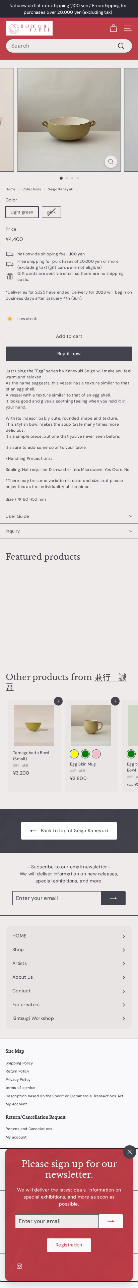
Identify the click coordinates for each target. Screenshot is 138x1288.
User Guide (17, 516)
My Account (16, 1104)
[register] (111, 1221)
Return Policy (17, 1071)
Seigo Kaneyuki (60, 189)
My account (16, 1137)
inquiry (13, 531)
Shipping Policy (19, 1063)
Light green (22, 212)
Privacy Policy (18, 1079)
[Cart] (113, 28)
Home (10, 189)
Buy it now (69, 354)
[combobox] (69, 46)
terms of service (21, 1087)
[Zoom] (111, 162)
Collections (31, 189)
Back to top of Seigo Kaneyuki (74, 830)
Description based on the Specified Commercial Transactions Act (65, 1096)
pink (51, 212)
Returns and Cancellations (29, 1128)
